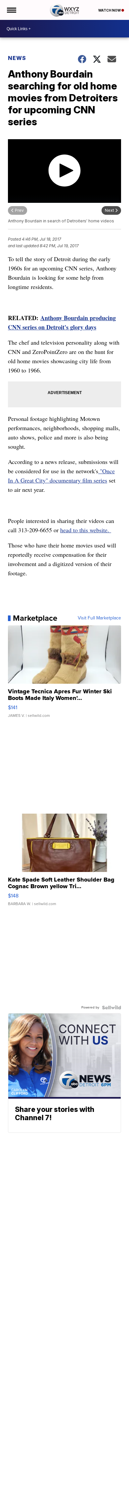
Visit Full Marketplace (99, 618)
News (17, 58)
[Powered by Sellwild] (111, 1007)
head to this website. (85, 530)
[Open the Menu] (11, 10)
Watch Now (109, 10)
